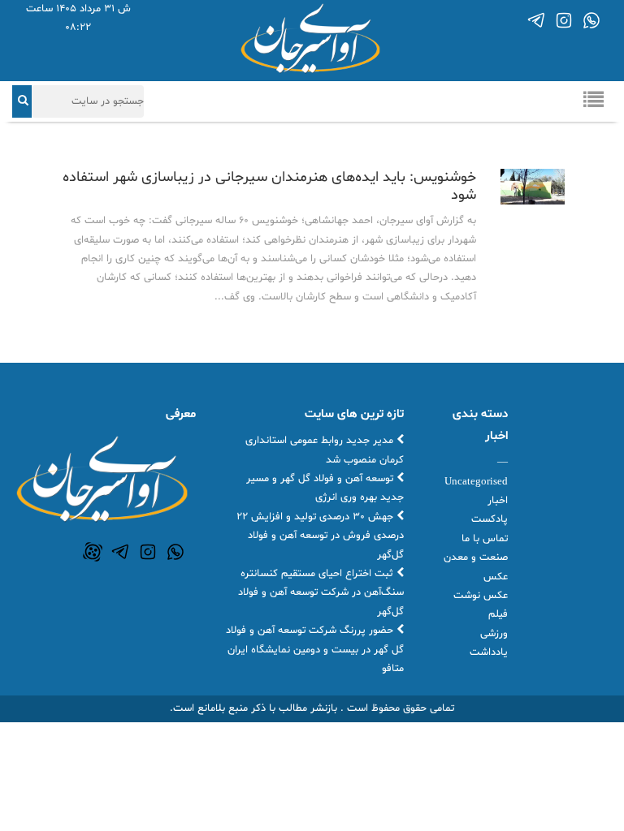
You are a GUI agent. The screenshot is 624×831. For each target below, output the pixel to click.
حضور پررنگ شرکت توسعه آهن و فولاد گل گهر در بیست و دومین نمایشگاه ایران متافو (315, 649)
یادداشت (489, 652)
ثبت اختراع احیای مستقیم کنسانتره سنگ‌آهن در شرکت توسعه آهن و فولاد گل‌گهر (321, 592)
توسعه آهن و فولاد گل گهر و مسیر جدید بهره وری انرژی (325, 488)
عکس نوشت (480, 595)
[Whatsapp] (591, 20)
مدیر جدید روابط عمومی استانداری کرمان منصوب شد (324, 450)
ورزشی (494, 633)
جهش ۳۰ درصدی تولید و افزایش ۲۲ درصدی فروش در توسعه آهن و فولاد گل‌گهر (320, 536)
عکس (495, 577)
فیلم (498, 614)
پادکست (489, 519)
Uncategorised (476, 482)
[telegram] (536, 20)
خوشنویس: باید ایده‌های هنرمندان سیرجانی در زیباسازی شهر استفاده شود (269, 186)
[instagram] (564, 20)
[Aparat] (92, 552)
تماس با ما (485, 539)
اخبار (498, 500)
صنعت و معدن (476, 557)
